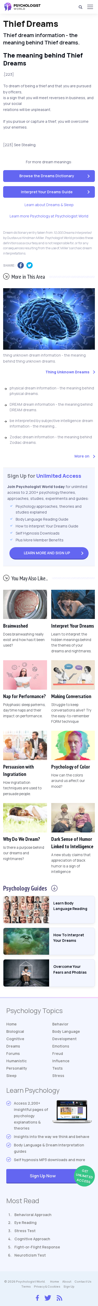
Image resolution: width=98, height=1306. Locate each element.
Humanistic (16, 1060)
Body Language (66, 1031)
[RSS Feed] (59, 1297)
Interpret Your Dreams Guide (47, 191)
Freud (57, 1053)
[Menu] (90, 7)
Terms (26, 1286)
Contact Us (82, 1281)
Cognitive (15, 1038)
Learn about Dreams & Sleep (49, 204)
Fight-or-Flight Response (37, 1246)
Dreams (13, 1046)
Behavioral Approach (32, 1214)
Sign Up (47, 552)
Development (64, 1038)
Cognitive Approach (32, 1238)
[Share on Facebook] (22, 265)
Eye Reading (25, 1222)
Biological (15, 1031)
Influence (61, 1060)
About (66, 1281)
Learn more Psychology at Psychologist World (49, 216)
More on (81, 456)
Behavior (60, 1024)
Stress (58, 1075)
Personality (16, 1068)
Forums (13, 1053)
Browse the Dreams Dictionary (46, 175)
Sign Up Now (61, 1176)
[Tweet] (30, 265)
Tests (57, 1068)
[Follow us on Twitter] (47, 1297)
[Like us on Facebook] (37, 1296)
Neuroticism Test (30, 1255)
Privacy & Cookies (47, 1286)
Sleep (11, 1075)
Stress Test (25, 1230)
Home (11, 1024)
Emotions (60, 1046)
